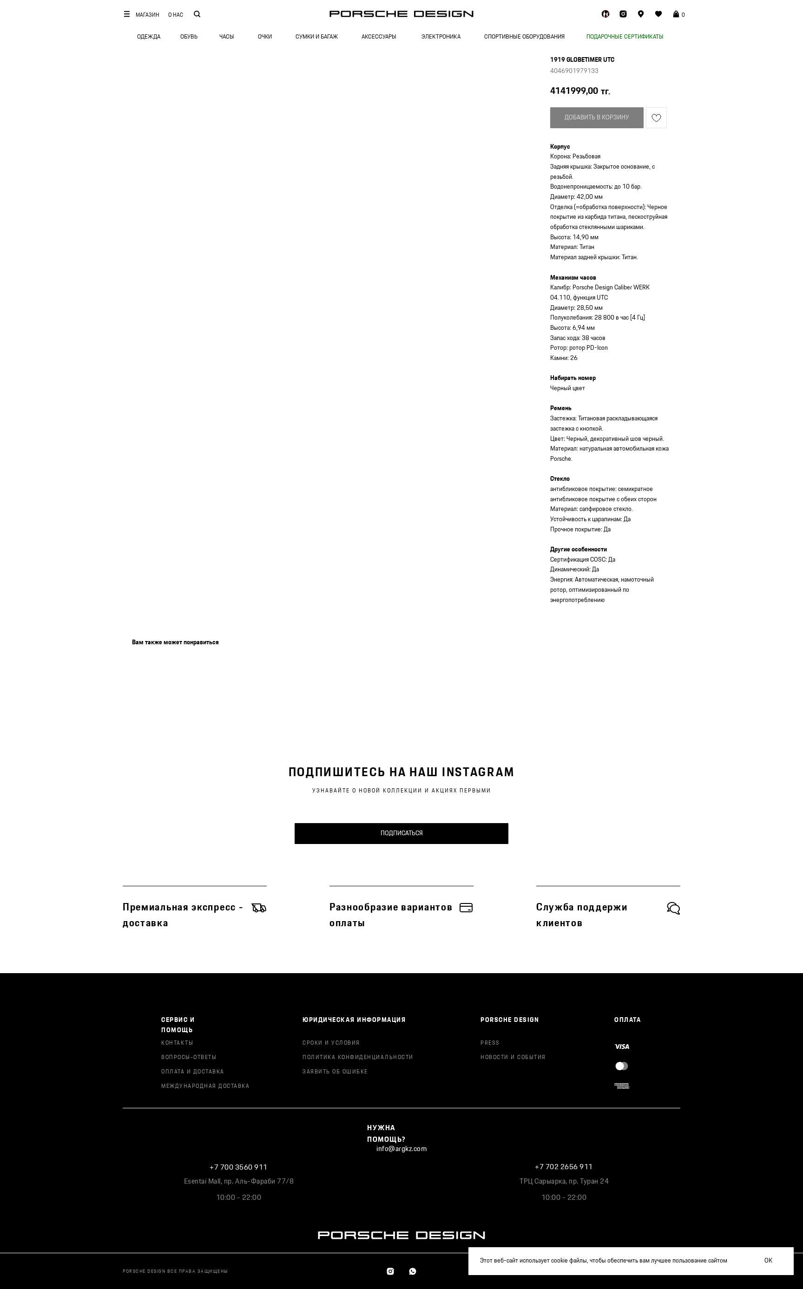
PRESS (490, 1043)
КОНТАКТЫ (177, 1043)
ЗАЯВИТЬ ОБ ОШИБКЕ (335, 1072)
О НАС (175, 15)
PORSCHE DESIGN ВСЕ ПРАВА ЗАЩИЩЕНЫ (175, 1271)
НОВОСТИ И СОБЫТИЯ (513, 1057)
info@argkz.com (401, 1149)
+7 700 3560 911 (239, 1167)
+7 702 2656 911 (564, 1167)
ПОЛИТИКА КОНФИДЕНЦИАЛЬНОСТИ (358, 1057)
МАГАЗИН (147, 15)
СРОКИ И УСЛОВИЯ (331, 1043)
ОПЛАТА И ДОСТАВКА (192, 1072)
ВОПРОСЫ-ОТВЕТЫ (189, 1057)
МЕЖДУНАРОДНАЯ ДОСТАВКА (205, 1086)
